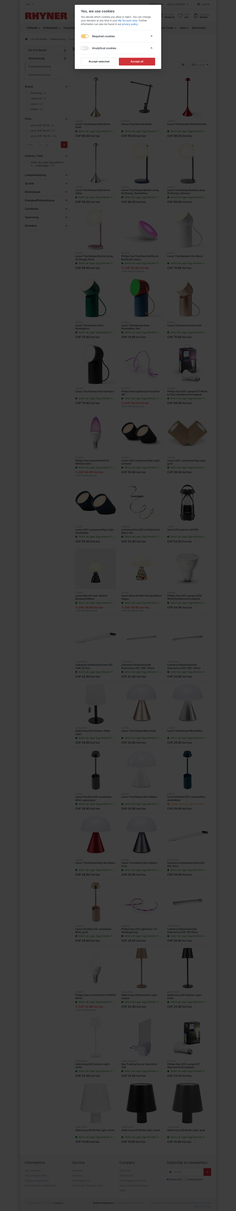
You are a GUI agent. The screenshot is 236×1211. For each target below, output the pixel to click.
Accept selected (99, 61)
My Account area (127, 20)
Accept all (137, 61)
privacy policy (130, 24)
